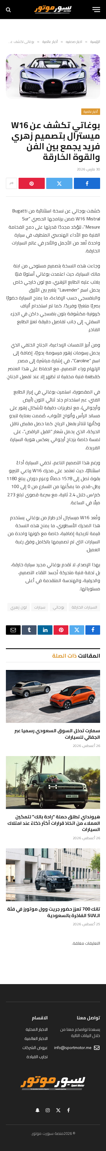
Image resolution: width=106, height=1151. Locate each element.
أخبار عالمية (91, 112)
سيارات (39, 607)
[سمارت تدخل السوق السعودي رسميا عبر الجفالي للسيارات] (53, 696)
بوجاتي (58, 607)
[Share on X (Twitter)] (59, 183)
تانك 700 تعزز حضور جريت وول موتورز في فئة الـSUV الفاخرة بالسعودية (53, 912)
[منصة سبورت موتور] (53, 9)
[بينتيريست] (32, 183)
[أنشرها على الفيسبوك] (87, 183)
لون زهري (18, 607)
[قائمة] (96, 9)
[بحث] (9, 9)
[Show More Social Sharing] (11, 183)
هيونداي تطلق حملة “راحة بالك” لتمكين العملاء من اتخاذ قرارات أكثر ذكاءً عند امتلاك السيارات (53, 823)
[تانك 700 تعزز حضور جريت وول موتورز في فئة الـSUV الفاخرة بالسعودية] (53, 874)
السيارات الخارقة (84, 607)
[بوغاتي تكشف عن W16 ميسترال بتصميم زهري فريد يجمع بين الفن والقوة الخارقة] (53, 76)
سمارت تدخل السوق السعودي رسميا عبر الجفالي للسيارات (57, 733)
